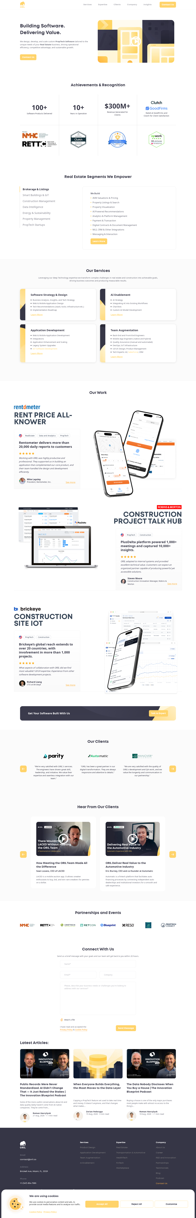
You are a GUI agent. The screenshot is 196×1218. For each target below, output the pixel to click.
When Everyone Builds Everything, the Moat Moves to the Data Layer (97, 1086)
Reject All (136, 1204)
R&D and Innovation (166, 1158)
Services (87, 5)
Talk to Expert (158, 713)
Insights (147, 5)
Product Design (87, 1148)
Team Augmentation (90, 1158)
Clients (117, 5)
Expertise (102, 5)
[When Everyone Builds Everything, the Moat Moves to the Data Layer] (98, 1063)
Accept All (102, 1204)
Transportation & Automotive (130, 1153)
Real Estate (121, 1148)
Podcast (160, 1178)
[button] (23, 769)
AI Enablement (87, 1163)
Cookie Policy (35, 1211)
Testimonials (162, 1168)
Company (132, 5)
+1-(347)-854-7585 (28, 1183)
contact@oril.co (28, 1159)
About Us (160, 1148)
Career (159, 1153)
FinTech (120, 1163)
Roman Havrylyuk (42, 1113)
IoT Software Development (45, 349)
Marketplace (122, 1168)
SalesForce (133, 352)
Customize (171, 1204)
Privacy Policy (50, 1211)
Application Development (93, 1153)
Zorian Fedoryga (94, 1112)
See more (70, 482)
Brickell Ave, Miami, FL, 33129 (34, 1171)
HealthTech (121, 1158)
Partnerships (162, 1163)
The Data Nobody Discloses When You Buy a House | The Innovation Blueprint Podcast (150, 1088)
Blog (158, 1173)
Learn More (99, 241)
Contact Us (168, 5)
